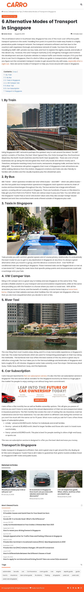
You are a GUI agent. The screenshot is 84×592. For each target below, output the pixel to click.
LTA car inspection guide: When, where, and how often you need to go (69, 492)
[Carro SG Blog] (17, 4)
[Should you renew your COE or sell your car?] (14, 479)
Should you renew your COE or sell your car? (13, 491)
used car (66, 575)
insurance (13, 575)
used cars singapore (10, 579)
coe (52, 571)
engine (58, 571)
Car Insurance (32, 571)
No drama (38, 575)
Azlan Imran (7, 34)
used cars (75, 575)
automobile (7, 571)
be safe (16, 571)
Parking (47, 575)
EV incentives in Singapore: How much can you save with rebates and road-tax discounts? (41, 493)
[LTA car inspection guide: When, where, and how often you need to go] (70, 479)
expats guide (68, 571)
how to (5, 575)
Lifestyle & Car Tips (15, 12)
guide (78, 571)
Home (5, 12)
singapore (56, 575)
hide (15, 72)
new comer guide (26, 575)
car (23, 571)
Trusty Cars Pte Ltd (38, 588)
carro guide (44, 571)
